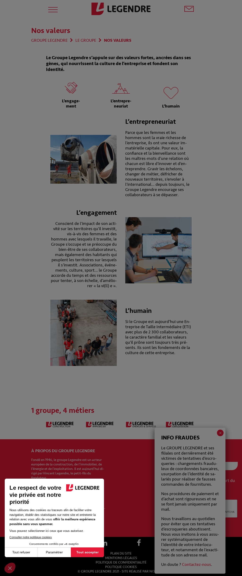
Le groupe (85, 40)
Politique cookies (121, 567)
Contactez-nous (196, 564)
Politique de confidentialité (121, 562)
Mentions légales (121, 558)
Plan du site (121, 553)
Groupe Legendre (49, 40)
